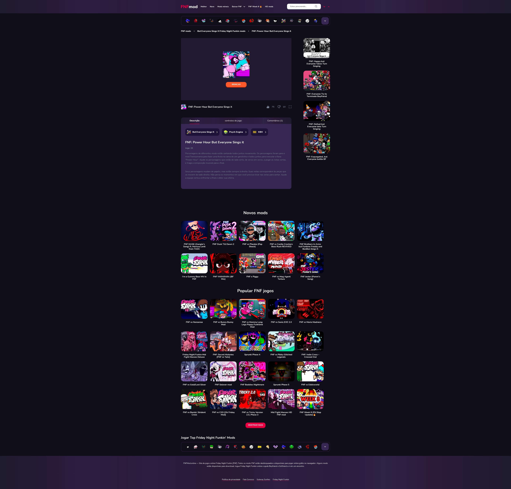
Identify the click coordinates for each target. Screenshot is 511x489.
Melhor (204, 6)
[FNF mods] (189, 6)
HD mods (269, 6)
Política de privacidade (231, 479)
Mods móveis (223, 6)
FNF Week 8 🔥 (255, 6)
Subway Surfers (263, 479)
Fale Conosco (248, 479)
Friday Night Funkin (281, 479)
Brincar (236, 84)
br (324, 6)
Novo (212, 6)
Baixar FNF (237, 6)
